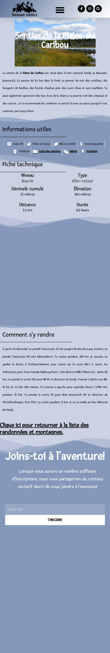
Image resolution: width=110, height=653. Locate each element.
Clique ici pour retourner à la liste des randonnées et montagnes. (44, 429)
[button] (60, 10)
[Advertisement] (55, 585)
